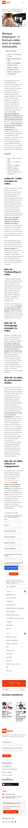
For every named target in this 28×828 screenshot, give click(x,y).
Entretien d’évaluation (12, 640)
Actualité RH (9, 601)
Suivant (23, 689)
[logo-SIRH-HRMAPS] (6, 1)
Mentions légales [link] (7, 772)
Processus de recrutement (13, 664)
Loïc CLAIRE (21, 581)
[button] (16, 591)
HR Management (10, 611)
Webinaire (9, 628)
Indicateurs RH (10, 650)
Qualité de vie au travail (12, 615)
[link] (5, 684)
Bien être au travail (11, 637)
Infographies (9, 625)
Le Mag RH (9, 622)
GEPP (7, 647)
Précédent (6, 689)
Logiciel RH (9, 657)
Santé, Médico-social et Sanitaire (15, 618)
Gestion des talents (11, 598)
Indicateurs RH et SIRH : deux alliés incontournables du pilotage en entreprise (21, 715)
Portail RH (8, 660)
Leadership (9, 654)
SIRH (7, 667)
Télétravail (9, 671)
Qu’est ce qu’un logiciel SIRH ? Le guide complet (7, 713)
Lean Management (11, 605)
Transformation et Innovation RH (15, 608)
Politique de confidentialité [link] (9, 769)
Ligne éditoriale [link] (6, 766)
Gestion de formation (12, 643)
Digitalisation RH (6, 9)
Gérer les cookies (7, 775)
